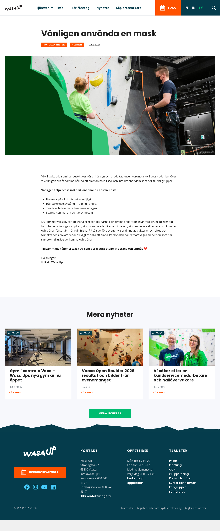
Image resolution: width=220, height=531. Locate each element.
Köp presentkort (128, 8)
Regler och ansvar (195, 508)
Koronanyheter (54, 44)
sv (201, 7)
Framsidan (127, 508)
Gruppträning (179, 474)
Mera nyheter (110, 413)
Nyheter (102, 8)
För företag (80, 8)
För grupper (177, 487)
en (194, 7)
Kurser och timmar (182, 483)
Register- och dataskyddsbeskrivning (159, 508)
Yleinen (77, 44)
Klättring (175, 465)
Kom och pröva (180, 478)
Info (60, 8)
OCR (172, 470)
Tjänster (42, 8)
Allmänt (13, 333)
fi (186, 7)
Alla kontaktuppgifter (96, 496)
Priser (173, 461)
